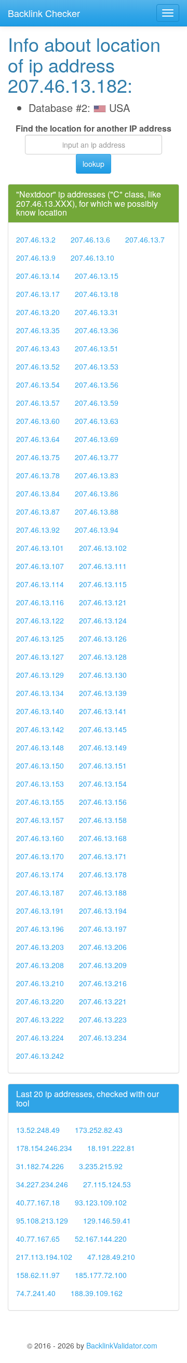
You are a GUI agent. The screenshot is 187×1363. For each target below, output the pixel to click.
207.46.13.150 (40, 765)
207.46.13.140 (40, 711)
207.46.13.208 (40, 965)
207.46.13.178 (103, 874)
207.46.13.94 (96, 529)
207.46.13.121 (103, 602)
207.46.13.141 (103, 711)
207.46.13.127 (40, 656)
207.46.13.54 (38, 384)
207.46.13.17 (38, 294)
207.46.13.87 (38, 511)
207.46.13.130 (103, 675)
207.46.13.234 (103, 1037)
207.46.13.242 (40, 1055)
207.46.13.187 (40, 892)
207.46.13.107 (40, 566)
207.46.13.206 (103, 947)
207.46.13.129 (40, 675)
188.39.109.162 (97, 1293)
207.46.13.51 (96, 348)
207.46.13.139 (103, 693)
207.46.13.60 (38, 421)
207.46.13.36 (96, 330)
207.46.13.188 (103, 892)
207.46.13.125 (40, 638)
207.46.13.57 (38, 402)
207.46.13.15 (96, 276)
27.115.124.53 (107, 1184)
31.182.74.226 (40, 1166)
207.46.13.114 (40, 584)
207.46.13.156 (103, 802)
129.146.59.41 (107, 1220)
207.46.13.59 (96, 402)
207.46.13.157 (40, 820)
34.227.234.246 (42, 1184)
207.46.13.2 (36, 239)
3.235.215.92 (101, 1166)
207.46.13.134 (40, 693)
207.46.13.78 (38, 475)
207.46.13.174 (40, 874)
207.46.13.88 (96, 511)
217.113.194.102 (44, 1257)
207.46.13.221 (103, 1001)
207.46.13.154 (103, 783)
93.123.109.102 (101, 1202)
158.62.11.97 (38, 1275)
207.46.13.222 (40, 1019)
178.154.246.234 (44, 1148)
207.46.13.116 (40, 602)
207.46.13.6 (90, 239)
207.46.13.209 (103, 965)
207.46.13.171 (103, 856)
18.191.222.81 (111, 1148)
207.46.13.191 (40, 910)
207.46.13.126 (103, 638)
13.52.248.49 (38, 1130)
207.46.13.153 (40, 783)
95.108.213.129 (42, 1220)
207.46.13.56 (96, 384)
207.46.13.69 (96, 439)
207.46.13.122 (40, 620)
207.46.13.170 (40, 856)
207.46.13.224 (40, 1037)
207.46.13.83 (96, 475)
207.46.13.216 (103, 983)
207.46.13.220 (40, 1001)
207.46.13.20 (38, 312)
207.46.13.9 (36, 257)
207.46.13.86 (96, 493)
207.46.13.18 (96, 294)
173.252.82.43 (99, 1130)
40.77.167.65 (38, 1238)
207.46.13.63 (96, 421)
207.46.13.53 (96, 366)
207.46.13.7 (145, 239)
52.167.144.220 (101, 1238)
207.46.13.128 (103, 656)
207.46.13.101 (40, 548)
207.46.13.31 (96, 312)
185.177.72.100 (101, 1275)
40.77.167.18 (38, 1202)
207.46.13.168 (103, 838)
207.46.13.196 (40, 929)
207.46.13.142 (40, 729)
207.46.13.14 (38, 276)
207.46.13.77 (96, 457)
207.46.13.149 (103, 747)
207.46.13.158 (103, 820)
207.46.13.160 (40, 838)
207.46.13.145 (103, 729)
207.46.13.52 (38, 366)
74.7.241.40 (36, 1293)
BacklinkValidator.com (121, 1345)
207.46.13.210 (40, 983)
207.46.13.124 (103, 620)
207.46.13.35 (38, 330)
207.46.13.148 (40, 747)
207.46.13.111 (103, 566)
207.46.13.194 (103, 910)
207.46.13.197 (103, 929)
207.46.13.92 (38, 529)
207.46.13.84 (38, 493)
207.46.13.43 (38, 348)
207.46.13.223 (103, 1019)
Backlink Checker (44, 13)
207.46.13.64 (38, 439)
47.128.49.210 (111, 1257)
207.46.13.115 (103, 584)
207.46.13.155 (40, 802)
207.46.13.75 (38, 457)
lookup (93, 164)
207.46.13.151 (103, 765)
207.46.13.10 (92, 257)
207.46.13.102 (103, 548)
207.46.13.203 (40, 947)
